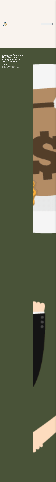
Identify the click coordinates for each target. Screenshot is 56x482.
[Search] (52, 24)
